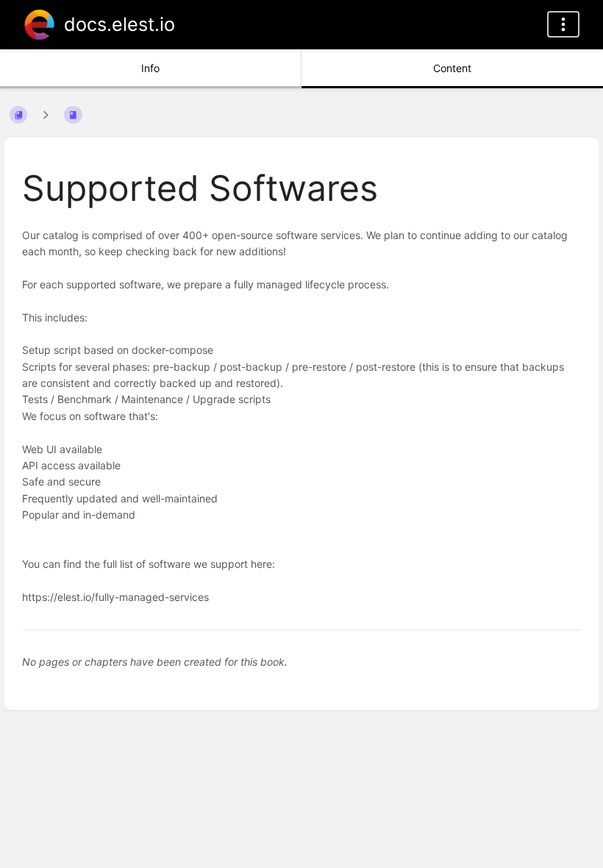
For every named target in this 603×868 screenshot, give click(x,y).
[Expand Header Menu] (563, 24)
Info (150, 68)
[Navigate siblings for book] (45, 114)
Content (452, 68)
